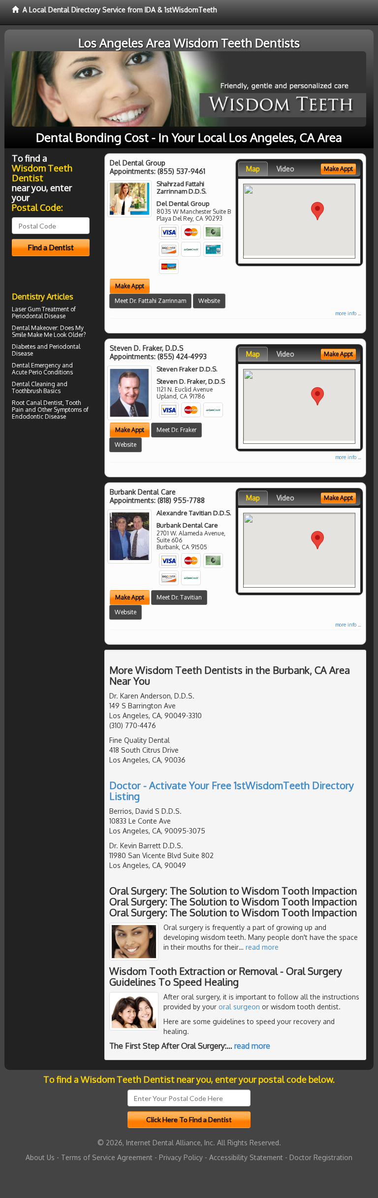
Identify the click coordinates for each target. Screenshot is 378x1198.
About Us (40, 1157)
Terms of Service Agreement (107, 1157)
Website (209, 300)
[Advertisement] (62, 509)
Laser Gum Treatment (40, 309)
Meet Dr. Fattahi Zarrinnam (150, 300)
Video (285, 169)
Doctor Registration (320, 1157)
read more (262, 947)
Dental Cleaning (33, 384)
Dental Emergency (36, 365)
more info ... (348, 313)
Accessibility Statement (246, 1157)
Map (253, 169)
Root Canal (27, 402)
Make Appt (129, 286)
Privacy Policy (181, 1157)
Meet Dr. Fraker (176, 429)
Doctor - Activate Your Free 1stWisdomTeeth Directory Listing (231, 790)
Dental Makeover (34, 328)
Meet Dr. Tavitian (179, 597)
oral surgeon (239, 1006)
